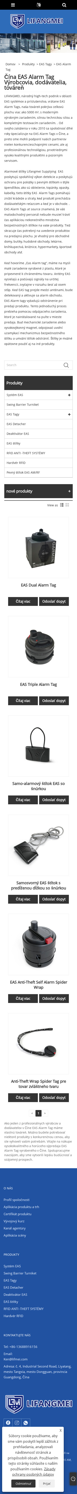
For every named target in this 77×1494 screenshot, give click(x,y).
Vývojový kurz (14, 1221)
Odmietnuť (23, 1484)
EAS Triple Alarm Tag (38, 684)
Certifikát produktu (17, 1214)
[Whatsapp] (25, 1423)
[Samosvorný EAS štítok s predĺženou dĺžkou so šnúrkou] (38, 845)
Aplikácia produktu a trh (21, 1207)
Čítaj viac (23, 601)
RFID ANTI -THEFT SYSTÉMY (26, 453)
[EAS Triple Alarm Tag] (38, 646)
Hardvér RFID (16, 463)
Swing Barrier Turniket (23, 404)
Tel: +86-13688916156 (20, 1346)
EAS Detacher (16, 424)
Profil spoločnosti (17, 1200)
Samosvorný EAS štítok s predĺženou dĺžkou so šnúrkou (38, 885)
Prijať (46, 1484)
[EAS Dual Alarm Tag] (38, 547)
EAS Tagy (45, 64)
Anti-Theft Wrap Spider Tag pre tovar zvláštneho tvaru (38, 1084)
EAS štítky (13, 443)
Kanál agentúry (15, 1228)
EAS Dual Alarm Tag (38, 585)
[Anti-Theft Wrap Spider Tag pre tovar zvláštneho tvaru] (38, 1043)
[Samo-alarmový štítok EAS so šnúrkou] (38, 746)
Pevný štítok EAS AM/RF (23, 472)
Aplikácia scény (15, 1235)
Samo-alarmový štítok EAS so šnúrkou (38, 786)
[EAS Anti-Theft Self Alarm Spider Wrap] (38, 944)
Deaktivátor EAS (18, 434)
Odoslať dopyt (54, 601)
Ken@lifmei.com (16, 1359)
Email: (8, 1354)
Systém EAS (15, 395)
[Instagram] (16, 1423)
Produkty (28, 64)
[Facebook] (8, 1423)
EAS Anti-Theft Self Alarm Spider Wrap (38, 984)
